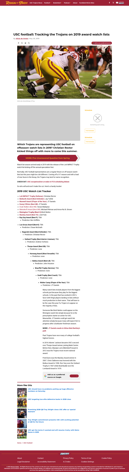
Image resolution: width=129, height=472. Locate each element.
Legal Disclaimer (23, 462)
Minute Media (15, 466)
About (75, 3)
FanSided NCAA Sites (86, 3)
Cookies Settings (87, 462)
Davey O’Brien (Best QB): (28, 204)
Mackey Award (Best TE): (29, 215)
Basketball (57, 3)
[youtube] (117, 2)
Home (19, 443)
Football (47, 3)
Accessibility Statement (46, 462)
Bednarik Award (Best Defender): (32, 199)
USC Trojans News (36, 3)
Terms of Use (86, 458)
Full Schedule (90, 130)
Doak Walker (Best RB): (28, 207)
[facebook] (109, 2)
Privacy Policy (68, 458)
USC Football (27, 443)
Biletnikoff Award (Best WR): (30, 209)
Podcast (67, 3)
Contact (41, 458)
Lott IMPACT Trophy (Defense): (31, 196)
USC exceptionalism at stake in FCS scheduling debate (48, 182)
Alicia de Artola (22, 38)
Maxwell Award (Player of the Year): (33, 201)
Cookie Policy (107, 458)
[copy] (28, 43)
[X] (113, 2)
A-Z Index (66, 462)
